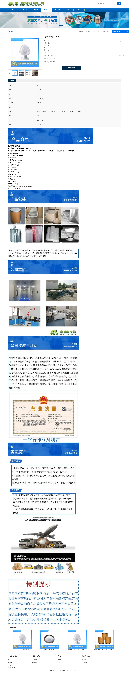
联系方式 (68, 9)
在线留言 (79, 9)
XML (77, 670)
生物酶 (9, 665)
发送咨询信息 (71, 67)
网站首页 (91, 31)
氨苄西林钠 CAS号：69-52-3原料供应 (104, 649)
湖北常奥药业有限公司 (55, 670)
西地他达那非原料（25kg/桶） (77, 649)
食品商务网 (84, 662)
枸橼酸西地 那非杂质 (50, 649)
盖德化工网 (84, 660)
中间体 (104, 31)
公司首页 (13, 9)
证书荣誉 (57, 9)
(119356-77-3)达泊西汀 (22, 649)
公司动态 (35, 9)
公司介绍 (24, 9)
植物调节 (10, 662)
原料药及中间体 (12, 668)
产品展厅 (46, 9)
